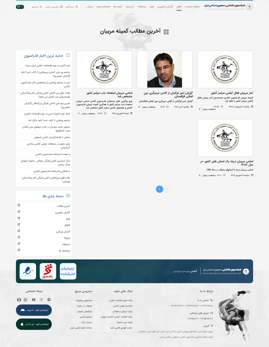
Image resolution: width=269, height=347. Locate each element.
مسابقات (141, 7)
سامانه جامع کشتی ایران (81, 327)
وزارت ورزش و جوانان (122, 311)
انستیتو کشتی (86, 317)
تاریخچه (130, 7)
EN (18, 7)
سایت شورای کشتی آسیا (121, 327)
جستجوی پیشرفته (84, 300)
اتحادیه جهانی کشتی (122, 306)
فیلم (152, 7)
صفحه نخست (192, 7)
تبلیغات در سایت (84, 306)
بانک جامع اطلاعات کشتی (120, 300)
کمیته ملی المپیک (124, 322)
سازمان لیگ (86, 322)
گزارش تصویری (165, 7)
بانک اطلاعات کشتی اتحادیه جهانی (116, 317)
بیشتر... (89, 7)
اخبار (179, 7)
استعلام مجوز (103, 7)
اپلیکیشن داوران (84, 311)
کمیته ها (118, 7)
